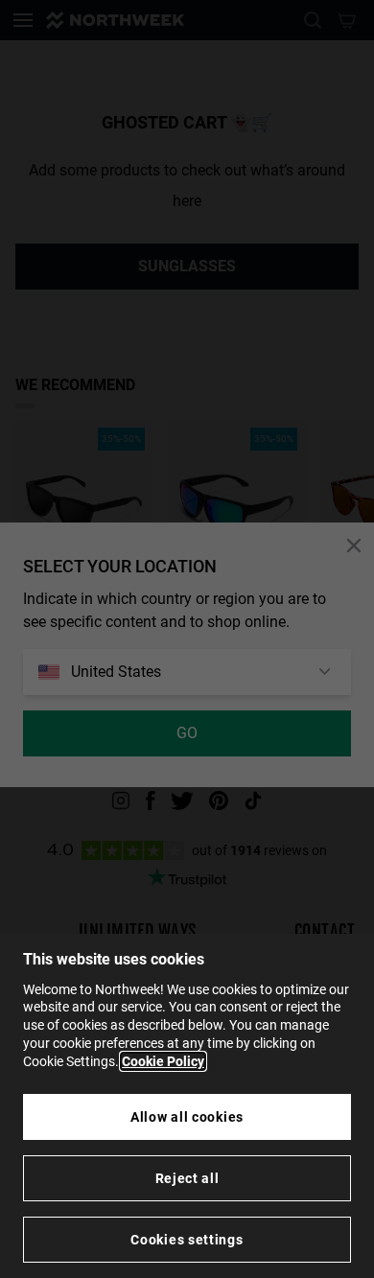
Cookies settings (186, 1239)
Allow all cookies (187, 1117)
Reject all (187, 1178)
